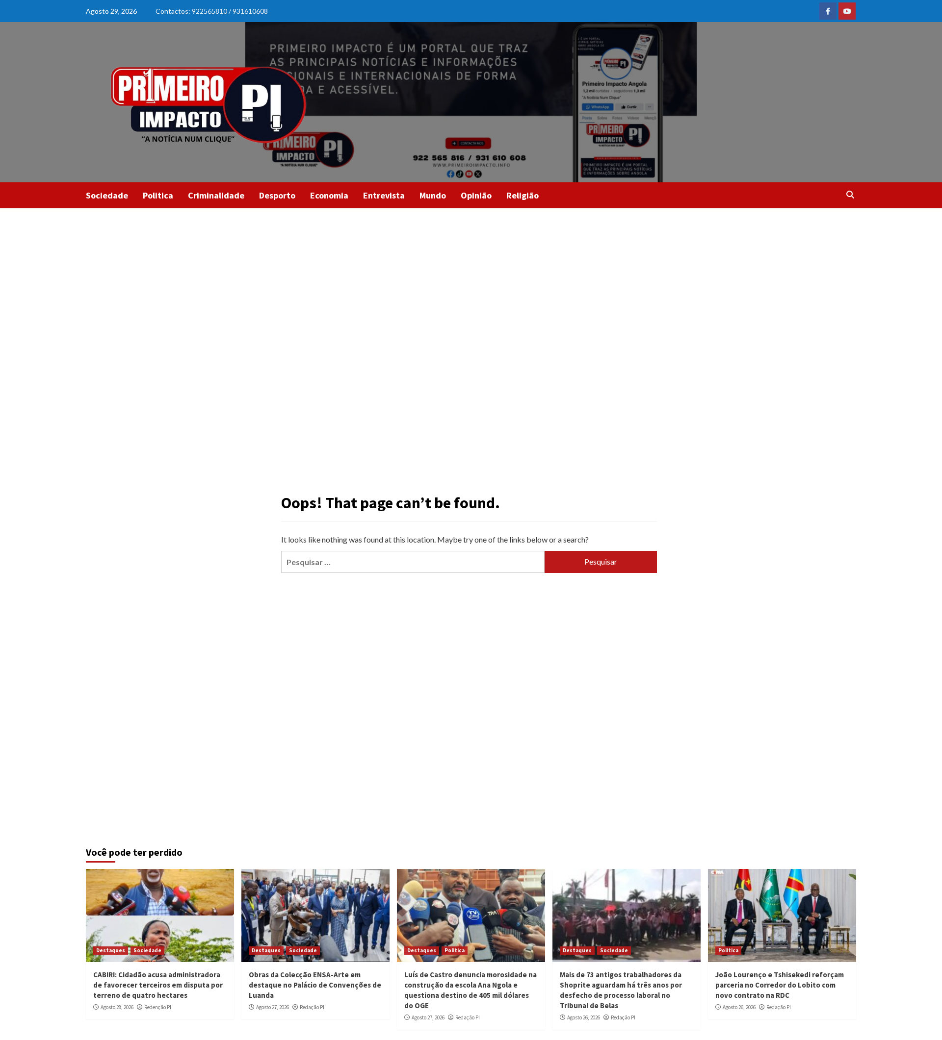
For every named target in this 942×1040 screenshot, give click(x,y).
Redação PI (312, 1007)
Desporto (277, 195)
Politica (158, 195)
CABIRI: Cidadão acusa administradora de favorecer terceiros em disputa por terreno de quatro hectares (158, 985)
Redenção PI (157, 1007)
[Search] (850, 194)
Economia (329, 195)
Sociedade (107, 195)
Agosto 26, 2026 (583, 1017)
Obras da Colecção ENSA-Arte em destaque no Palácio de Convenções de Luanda (315, 985)
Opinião (476, 195)
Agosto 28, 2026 (117, 1007)
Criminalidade (216, 195)
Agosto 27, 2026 (272, 1007)
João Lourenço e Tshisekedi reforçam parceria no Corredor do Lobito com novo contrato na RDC (779, 985)
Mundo (432, 195)
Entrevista (384, 195)
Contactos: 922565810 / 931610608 (212, 11)
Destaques (110, 950)
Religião (522, 195)
